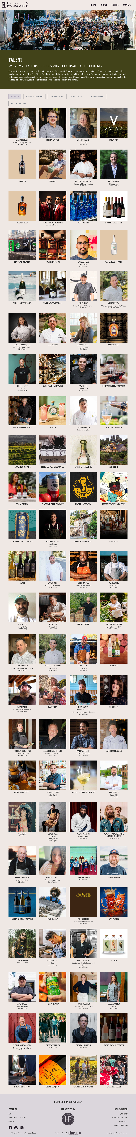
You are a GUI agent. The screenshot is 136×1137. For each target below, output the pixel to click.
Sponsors (124, 1114)
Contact (127, 5)
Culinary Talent (57, 96)
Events (115, 5)
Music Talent (77, 96)
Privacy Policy (32, 1133)
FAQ (9, 1114)
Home (93, 5)
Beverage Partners (34, 96)
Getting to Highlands (119, 1118)
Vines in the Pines (18, 103)
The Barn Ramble (96, 96)
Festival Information (17, 1118)
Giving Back (123, 1121)
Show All (15, 96)
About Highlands (121, 1125)
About (104, 5)
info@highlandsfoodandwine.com (117, 1133)
